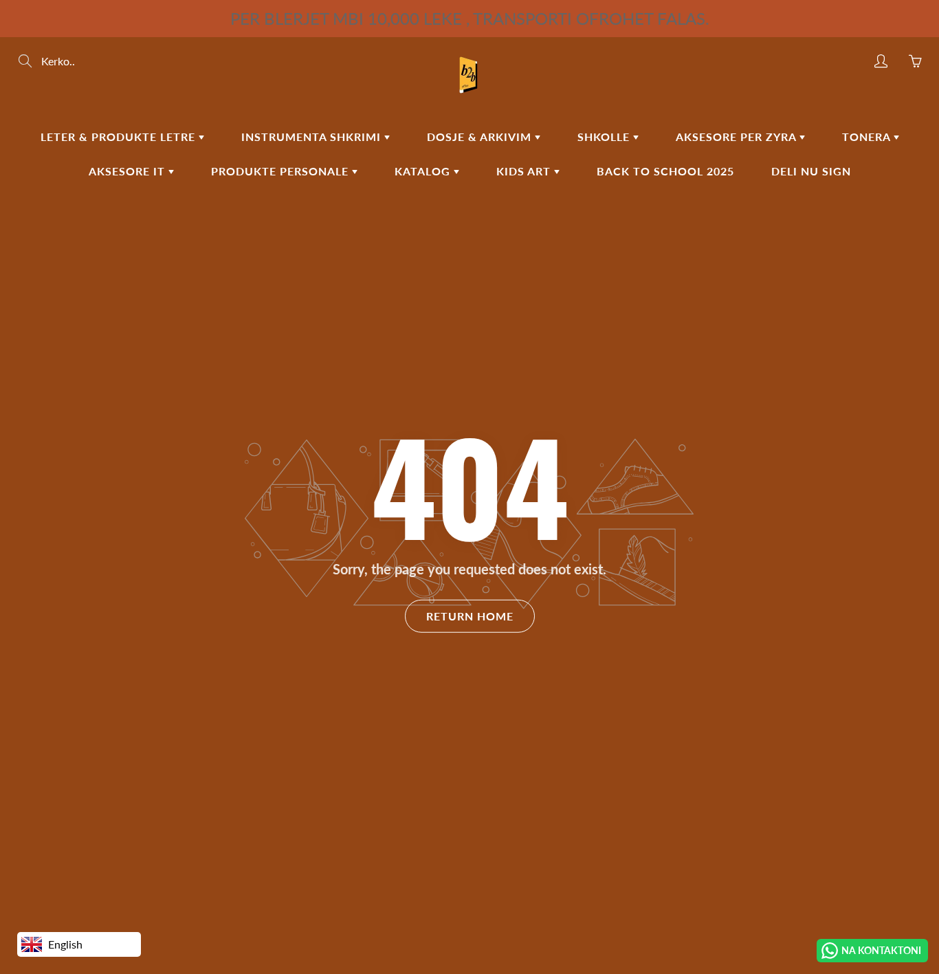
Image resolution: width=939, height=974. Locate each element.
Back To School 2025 (665, 170)
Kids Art (525, 170)
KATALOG (424, 170)
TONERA (868, 136)
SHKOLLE (605, 136)
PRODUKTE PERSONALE (281, 170)
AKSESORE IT (128, 170)
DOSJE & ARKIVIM (481, 136)
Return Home (469, 616)
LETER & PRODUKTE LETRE (120, 136)
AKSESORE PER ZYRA (737, 136)
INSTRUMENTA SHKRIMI (312, 136)
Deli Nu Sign (811, 170)
